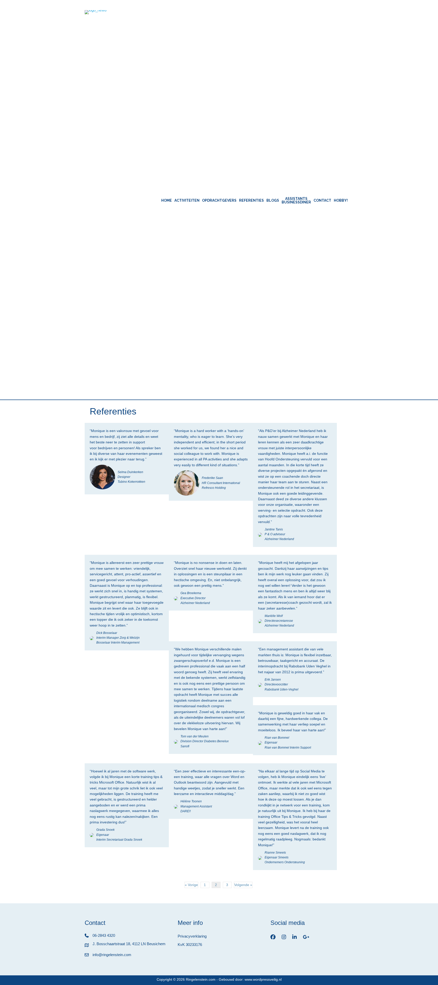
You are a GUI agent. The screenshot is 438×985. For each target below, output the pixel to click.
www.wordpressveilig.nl (263, 979)
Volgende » (243, 885)
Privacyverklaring (192, 936)
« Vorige (191, 885)
